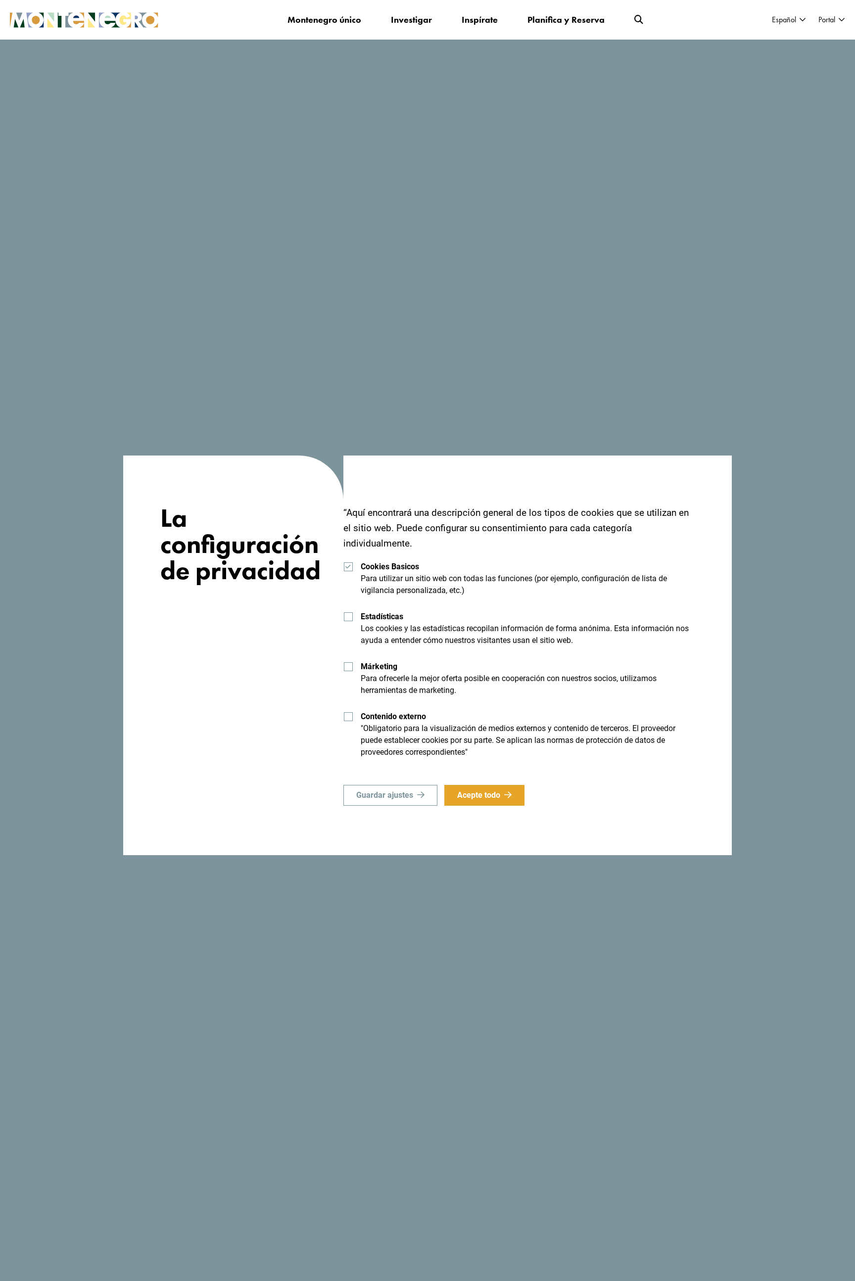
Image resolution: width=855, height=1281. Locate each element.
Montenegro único (324, 19)
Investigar (411, 19)
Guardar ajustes (384, 795)
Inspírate (480, 19)
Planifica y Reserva (566, 19)
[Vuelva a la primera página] (84, 20)
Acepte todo (478, 795)
